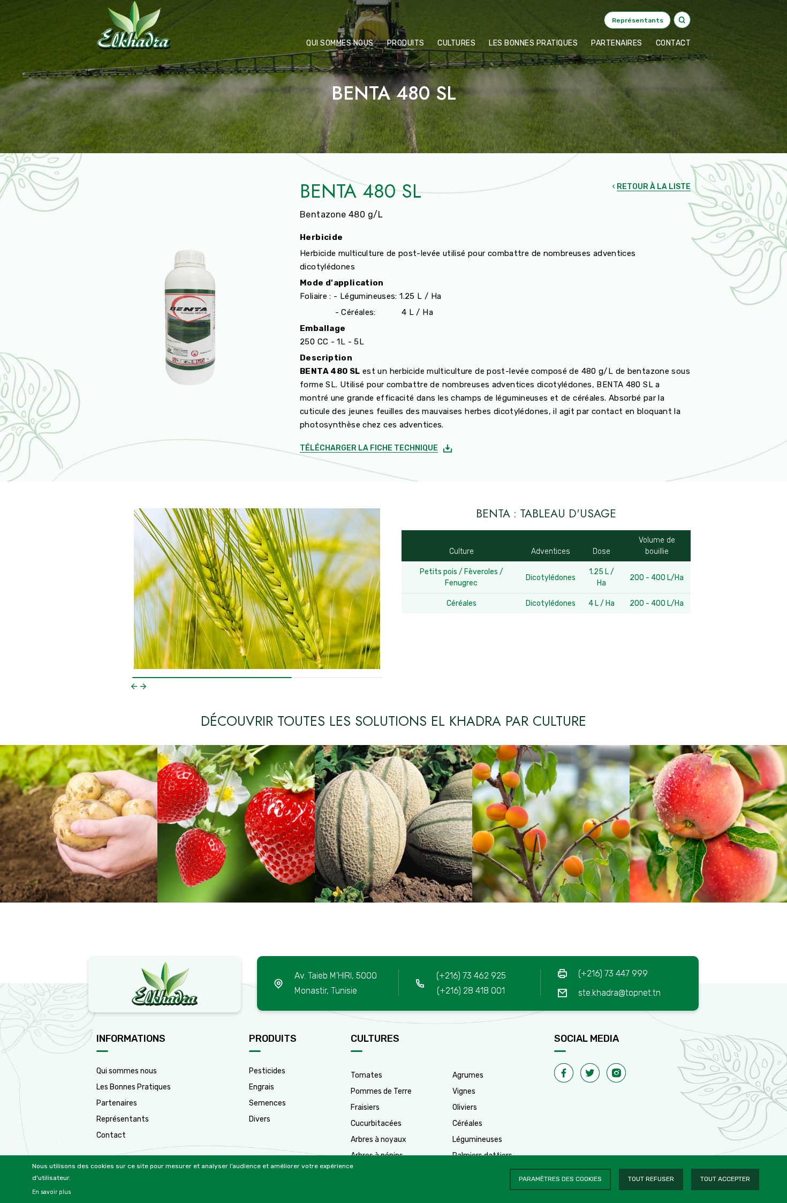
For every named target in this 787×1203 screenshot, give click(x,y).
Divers (259, 1119)
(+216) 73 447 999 (613, 973)
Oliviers (464, 1107)
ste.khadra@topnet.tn (619, 993)
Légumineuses (477, 1139)
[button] (134, 686)
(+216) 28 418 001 (471, 991)
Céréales (467, 1123)
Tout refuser (651, 1179)
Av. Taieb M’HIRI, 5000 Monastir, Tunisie (335, 983)
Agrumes (467, 1075)
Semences (267, 1103)
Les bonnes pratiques (533, 43)
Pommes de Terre (381, 1091)
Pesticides (267, 1071)
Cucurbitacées (376, 1123)
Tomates (366, 1075)
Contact (111, 1135)
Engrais (261, 1087)
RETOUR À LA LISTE (654, 186)
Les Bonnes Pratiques (133, 1087)
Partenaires (616, 43)
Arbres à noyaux (378, 1139)
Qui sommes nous (340, 43)
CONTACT (673, 43)
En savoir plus (51, 1192)
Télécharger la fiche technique (369, 448)
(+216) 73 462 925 (471, 976)
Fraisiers (365, 1107)
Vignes (463, 1091)
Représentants (122, 1119)
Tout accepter (725, 1179)
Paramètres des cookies (560, 1179)
